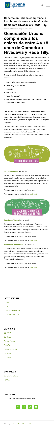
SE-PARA (7, 333)
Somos (6, 302)
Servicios (7, 337)
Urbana (15, 424)
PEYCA (7, 380)
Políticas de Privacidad (12, 310)
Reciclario (7, 353)
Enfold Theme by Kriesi (25, 424)
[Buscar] (40, 5)
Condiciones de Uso (11, 314)
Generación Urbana (11, 376)
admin (30, 29)
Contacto (7, 357)
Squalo (6, 306)
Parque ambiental (10, 349)
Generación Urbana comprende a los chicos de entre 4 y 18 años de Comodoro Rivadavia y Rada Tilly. (26, 21)
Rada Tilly (7, 345)
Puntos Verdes (9, 341)
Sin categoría (20, 29)
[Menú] (46, 5)
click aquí (33, 194)
